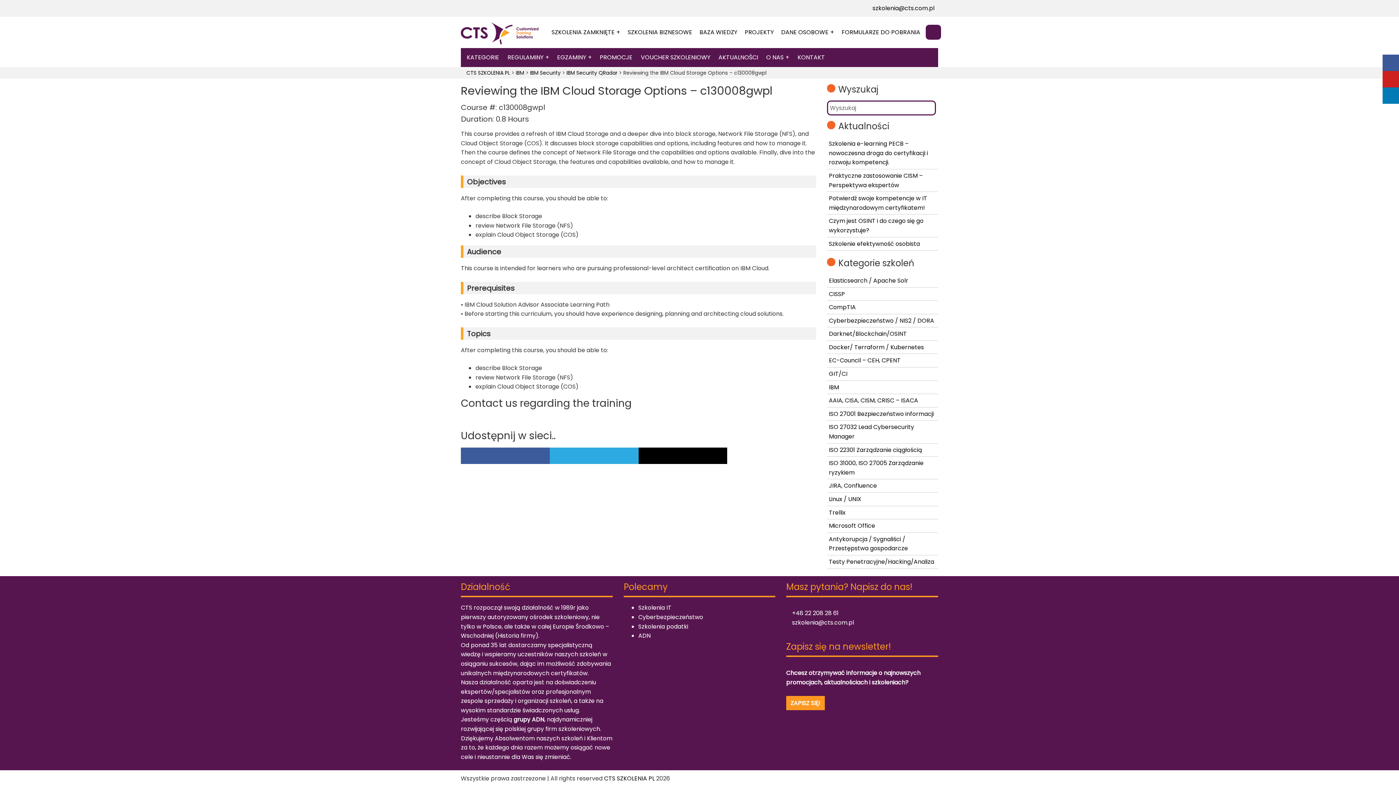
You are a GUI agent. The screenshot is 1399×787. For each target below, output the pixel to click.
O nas (775, 57)
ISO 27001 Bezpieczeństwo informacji (881, 414)
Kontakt (811, 57)
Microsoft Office (852, 526)
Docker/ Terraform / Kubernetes (876, 347)
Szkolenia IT (654, 607)
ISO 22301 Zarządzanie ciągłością (875, 450)
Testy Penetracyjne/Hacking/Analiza (881, 562)
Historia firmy (517, 635)
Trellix (837, 512)
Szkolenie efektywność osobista (874, 244)
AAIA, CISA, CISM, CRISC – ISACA (873, 400)
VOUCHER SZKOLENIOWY (675, 57)
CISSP (837, 294)
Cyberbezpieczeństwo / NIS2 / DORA (881, 320)
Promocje (616, 57)
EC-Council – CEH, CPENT (865, 360)
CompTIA (842, 307)
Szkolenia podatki (663, 626)
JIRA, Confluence (853, 485)
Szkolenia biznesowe (660, 32)
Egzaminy (571, 57)
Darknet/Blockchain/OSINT (868, 334)
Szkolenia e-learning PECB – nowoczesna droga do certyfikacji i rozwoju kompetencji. (878, 152)
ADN (644, 635)
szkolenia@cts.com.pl (902, 8)
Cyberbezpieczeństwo (670, 617)
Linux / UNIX (845, 499)
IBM (834, 387)
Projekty (759, 32)
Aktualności (738, 57)
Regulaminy (526, 57)
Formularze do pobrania (881, 32)
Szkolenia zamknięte (583, 32)
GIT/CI (838, 374)
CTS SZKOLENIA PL (629, 778)
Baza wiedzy (718, 32)
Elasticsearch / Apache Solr (868, 280)
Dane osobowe (804, 32)
